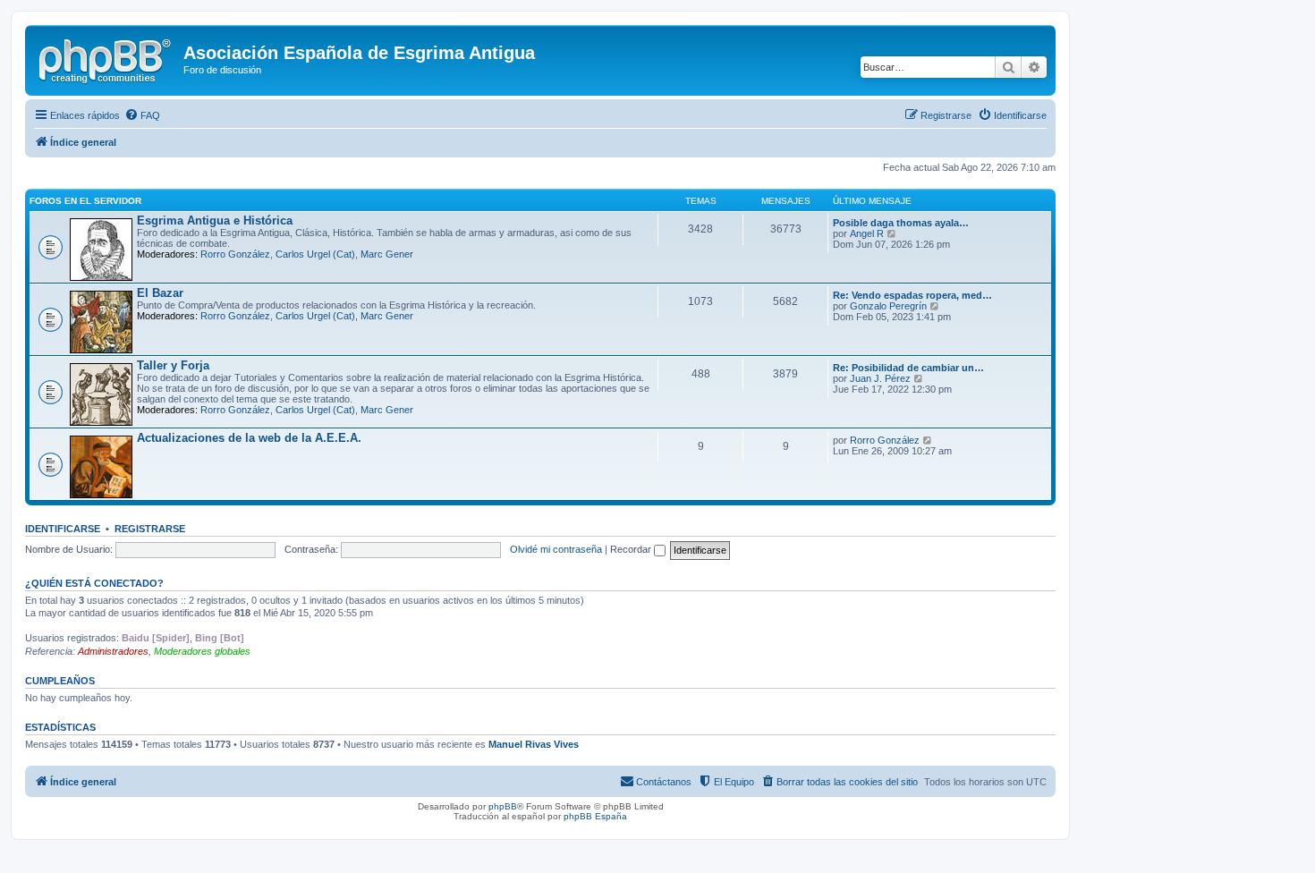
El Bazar (160, 293)
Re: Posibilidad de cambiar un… (908, 367)
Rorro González (235, 254)
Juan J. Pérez (880, 378)
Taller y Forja (173, 365)
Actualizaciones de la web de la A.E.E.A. (249, 438)
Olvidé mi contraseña (556, 549)
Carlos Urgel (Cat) (315, 254)
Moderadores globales (202, 651)
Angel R (867, 233)
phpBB (502, 806)
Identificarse (62, 528)
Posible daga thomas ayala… (901, 222)
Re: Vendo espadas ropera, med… (912, 295)
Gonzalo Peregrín (888, 306)
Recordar (632, 549)
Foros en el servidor (85, 201)
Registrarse (150, 528)
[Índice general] (106, 58)
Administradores (113, 651)
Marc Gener (387, 254)
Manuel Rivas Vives (533, 744)
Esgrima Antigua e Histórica (215, 220)
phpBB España (595, 816)
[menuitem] (142, 115)
